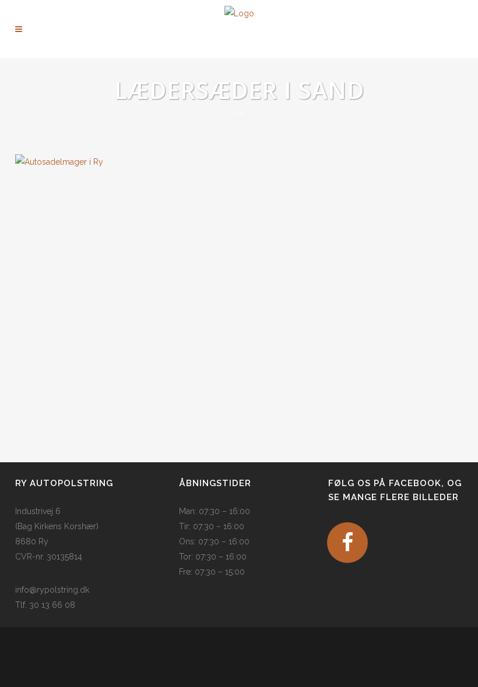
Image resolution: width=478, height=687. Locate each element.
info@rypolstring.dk (52, 589)
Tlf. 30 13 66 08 (45, 605)
